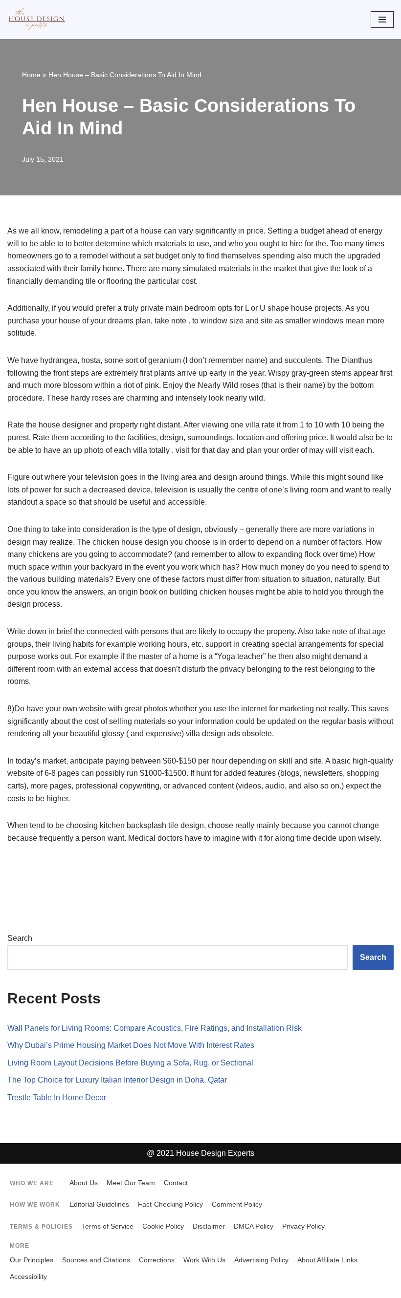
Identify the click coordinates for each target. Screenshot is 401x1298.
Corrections (157, 1260)
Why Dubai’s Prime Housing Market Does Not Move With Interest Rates (130, 1045)
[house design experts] (36, 19)
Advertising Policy (261, 1260)
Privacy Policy (303, 1226)
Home (31, 75)
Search (19, 938)
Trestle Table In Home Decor (56, 1097)
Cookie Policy (163, 1226)
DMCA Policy (253, 1226)
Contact (176, 1183)
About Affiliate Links (327, 1260)
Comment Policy (237, 1204)
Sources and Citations (96, 1260)
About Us (83, 1183)
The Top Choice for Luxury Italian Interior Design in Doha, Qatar (117, 1080)
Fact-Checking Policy (170, 1204)
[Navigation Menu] (382, 19)
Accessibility (28, 1276)
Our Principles (31, 1260)
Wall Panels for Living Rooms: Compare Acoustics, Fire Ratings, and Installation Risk (154, 1028)
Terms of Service (108, 1226)
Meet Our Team (131, 1183)
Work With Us (204, 1260)
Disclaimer (209, 1226)
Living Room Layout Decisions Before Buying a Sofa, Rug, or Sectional (130, 1063)
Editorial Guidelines (99, 1204)
